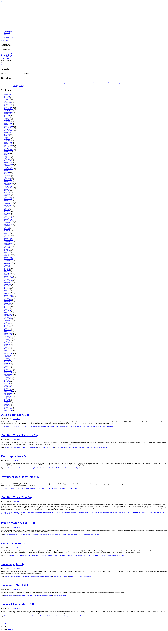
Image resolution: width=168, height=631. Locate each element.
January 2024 (8, 143)
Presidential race (57, 576)
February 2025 (8, 123)
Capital (15, 534)
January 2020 (8, 219)
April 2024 (7, 139)
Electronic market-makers (75, 555)
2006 (5, 616)
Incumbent (95, 555)
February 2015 (8, 312)
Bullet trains (22, 512)
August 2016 (7, 284)
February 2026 (8, 104)
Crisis (42, 83)
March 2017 (7, 273)
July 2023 (7, 153)
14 (8, 57)
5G (5, 512)
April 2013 (7, 347)
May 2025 (7, 118)
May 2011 (7, 383)
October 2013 (8, 338)
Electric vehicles (65, 512)
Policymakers (68, 616)
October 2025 (8, 110)
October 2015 (8, 300)
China (13, 82)
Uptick (85, 468)
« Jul (2, 64)
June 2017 (7, 268)
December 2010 (8, 391)
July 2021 (7, 191)
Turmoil (87, 616)
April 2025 (7, 120)
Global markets (70, 426)
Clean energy (43, 426)
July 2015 (7, 304)
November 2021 (8, 184)
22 (10, 58)
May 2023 (7, 156)
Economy (51, 83)
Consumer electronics (49, 512)
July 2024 (7, 134)
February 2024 (8, 142)
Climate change (20, 83)
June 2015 (7, 306)
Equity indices (15, 488)
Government (80, 83)
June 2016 (7, 287)
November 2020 (8, 203)
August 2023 (7, 151)
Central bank (11, 595)
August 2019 (7, 227)
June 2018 (7, 249)
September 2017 (8, 263)
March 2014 (7, 330)
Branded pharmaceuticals (11, 468)
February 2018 (8, 255)
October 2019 (8, 224)
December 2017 (8, 259)
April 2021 (7, 195)
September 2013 (8, 339)
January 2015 (8, 314)
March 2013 (7, 349)
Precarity (89, 426)
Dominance (62, 426)
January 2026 (8, 105)
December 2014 (8, 315)
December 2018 (8, 240)
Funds (28, 488)
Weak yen (79, 576)
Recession (147, 83)
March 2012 (7, 368)
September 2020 (8, 206)
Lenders (40, 616)
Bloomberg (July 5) (12, 564)
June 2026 (7, 98)
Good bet (32, 576)
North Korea (133, 83)
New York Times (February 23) (19, 435)
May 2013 (7, 345)
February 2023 (8, 161)
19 (5, 58)
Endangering (74, 512)
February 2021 (8, 199)
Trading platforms (88, 534)
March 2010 (7, 405)
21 (8, 58)
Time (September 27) (13, 456)
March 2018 (7, 254)
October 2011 (8, 375)
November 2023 (8, 147)
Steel (158, 512)
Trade (103, 426)
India (90, 83)
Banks (5, 83)
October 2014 (8, 319)
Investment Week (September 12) (20, 476)
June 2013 (7, 344)
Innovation (90, 512)
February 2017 (8, 274)
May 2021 (7, 194)
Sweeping (75, 468)
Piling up (55, 595)
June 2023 (7, 154)
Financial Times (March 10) (17, 604)
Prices (54, 468)
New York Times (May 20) (16, 497)
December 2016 (8, 278)
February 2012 (8, 369)
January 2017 (8, 276)
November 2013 (8, 336)
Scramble (57, 447)
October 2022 (8, 167)
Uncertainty (103, 447)
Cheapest (32, 426)
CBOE (20, 534)
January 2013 (8, 352)
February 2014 (8, 331)
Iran (116, 83)
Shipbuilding (145, 512)
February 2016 (8, 293)
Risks (60, 595)
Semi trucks (68, 468)
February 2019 (8, 236)
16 (12, 57)
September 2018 (8, 244)
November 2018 (8, 241)
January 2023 (8, 162)
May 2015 (7, 308)
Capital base (26, 555)
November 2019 (8, 222)
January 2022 (8, 181)
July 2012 (7, 361)
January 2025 (8, 124)
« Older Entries (5, 623)
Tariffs (5, 86)
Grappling (41, 447)
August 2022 (7, 170)
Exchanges (35, 534)
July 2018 (7, 248)
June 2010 (7, 401)
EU (60, 83)
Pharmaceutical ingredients (118, 512)
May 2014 (7, 326)
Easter (23, 595)
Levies (46, 447)
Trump (15, 85)
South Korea (162, 83)
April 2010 (7, 404)
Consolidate (50, 426)
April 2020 (7, 214)
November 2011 (8, 374)
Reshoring (51, 447)
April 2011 (7, 385)
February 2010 (8, 407)
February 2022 (8, 180)
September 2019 (8, 225)
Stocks (2, 86)
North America (62, 488)
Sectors (63, 468)
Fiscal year (29, 595)
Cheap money (14, 616)
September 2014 (8, 320)
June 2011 (7, 382)
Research (129, 512)
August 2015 (7, 303)
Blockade (20, 426)
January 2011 (8, 390)
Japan (120, 83)
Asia (3, 83)
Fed (67, 83)
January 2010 (8, 409)
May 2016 (7, 289)
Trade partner (109, 426)
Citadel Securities (35, 555)
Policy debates (60, 616)
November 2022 (8, 165)
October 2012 (8, 356)
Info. (5, 34)
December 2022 (8, 164)
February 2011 (8, 388)
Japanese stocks (44, 576)
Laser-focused (98, 512)
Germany (73, 83)
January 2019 (8, 238)
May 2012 (7, 364)
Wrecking (24, 514)
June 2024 (7, 135)
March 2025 (7, 121)
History (37, 576)
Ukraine (27, 85)
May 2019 (7, 232)
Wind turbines (17, 514)
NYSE (81, 534)
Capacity (26, 426)
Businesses (7, 447)
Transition (96, 534)
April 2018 (7, 252)
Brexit (8, 83)
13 (7, 57)
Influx (49, 534)
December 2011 (8, 372)
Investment (105, 83)
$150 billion (7, 555)
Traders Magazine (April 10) (18, 522)
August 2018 (7, 246)
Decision (25, 447)
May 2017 (7, 270)
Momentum (70, 534)
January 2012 (8, 371)
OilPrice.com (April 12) (15, 414)
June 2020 (7, 211)
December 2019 (8, 221)
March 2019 (7, 235)
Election (56, 83)
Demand (45, 83)
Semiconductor (137, 512)
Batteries (15, 512)
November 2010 (8, 393)
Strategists (65, 576)
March (44, 616)
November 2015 (8, 298)
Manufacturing (106, 512)
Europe (63, 83)
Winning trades (87, 576)
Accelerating (7, 426)
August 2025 (7, 113)
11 (3, 57)
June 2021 (7, 192)
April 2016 (7, 290)
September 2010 (8, 396)
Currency (18, 595)
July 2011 (7, 380)
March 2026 (7, 102)
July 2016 (7, 285)
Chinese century (30, 512)
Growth (86, 83)
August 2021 (7, 189)
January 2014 (8, 333)
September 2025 (8, 112)
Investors (111, 83)
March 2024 (7, 140)
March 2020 (7, 216)
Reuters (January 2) (13, 543)
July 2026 (7, 96)
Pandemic (141, 83)
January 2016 (8, 295)
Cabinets (21, 468)
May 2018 (7, 251)
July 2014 (7, 323)
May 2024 (7, 137)
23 (12, 58)
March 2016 (7, 292)
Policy (84, 426)
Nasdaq (51, 488)
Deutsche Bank (56, 555)
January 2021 (8, 200)
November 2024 (8, 128)
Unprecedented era (95, 616)
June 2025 (7, 117)
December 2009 (8, 410)
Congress (26, 83)
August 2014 (7, 322)
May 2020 (7, 213)
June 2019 (7, 230)
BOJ (9, 616)
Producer (94, 426)
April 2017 (7, 271)
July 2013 (7, 342)
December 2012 (8, 353)
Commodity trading (46, 555)
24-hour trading (8, 534)
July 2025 (7, 115)
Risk (154, 83)
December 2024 (8, 126)
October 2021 (8, 186)
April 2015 (7, 309)
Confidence (7, 488)
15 (10, 57)
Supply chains (65, 447)
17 (1, 58)
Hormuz (77, 426)
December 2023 (8, 145)
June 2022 (7, 173)
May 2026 (7, 99)
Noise (55, 488)
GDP (70, 83)
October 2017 (8, 262)
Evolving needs (26, 534)
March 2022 (7, 178)
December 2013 (8, 334)
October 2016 (8, 281)
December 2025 (8, 107)
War (30, 85)
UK (24, 86)
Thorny (82, 616)
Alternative (7, 576)
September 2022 (8, 169)
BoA (17, 555)
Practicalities (76, 616)
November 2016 (8, 279)
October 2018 (8, 243)
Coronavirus (31, 83)
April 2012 (7, 366)
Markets (128, 83)
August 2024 (7, 132)
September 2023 (8, 150)
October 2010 (8, 394)
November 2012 (8, 355)
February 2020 (8, 218)
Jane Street (102, 555)
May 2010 (7, 402)
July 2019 (7, 229)
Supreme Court (73, 447)
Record (151, 83)
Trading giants (125, 555)
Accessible (15, 426)
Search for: (4, 73)
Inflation (94, 83)
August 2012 (7, 360)
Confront (21, 616)
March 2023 (7, 159)
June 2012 (7, 363)
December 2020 (8, 202)
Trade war (89, 447)
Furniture (39, 468)
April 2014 (7, 328)
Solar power (152, 512)
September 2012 (8, 358)
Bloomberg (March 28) (14, 584)
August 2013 (7, 341)
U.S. (21, 85)
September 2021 (8, 188)
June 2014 (7, 325)
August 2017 (7, 265)
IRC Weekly (7, 33)
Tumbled (74, 488)
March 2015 (7, 311)
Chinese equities (15, 576)
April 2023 (7, 158)
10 (1, 57)
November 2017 (8, 260)
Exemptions (33, 468)
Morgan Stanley (116, 555)
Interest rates (100, 83)
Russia (157, 83)
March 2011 (7, 386)
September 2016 (8, 282)
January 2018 (8, 257)
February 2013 (8, 350)
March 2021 (7, 197)
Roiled (58, 468)
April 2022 (7, 177)
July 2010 (7, 399)
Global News (8, 31)
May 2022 (7, 175)
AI (1, 83)
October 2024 (8, 129)
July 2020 (7, 210)
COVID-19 (37, 83)
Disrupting (65, 555)
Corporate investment (17, 447)
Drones (58, 512)
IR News (6, 36)
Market (123, 83)
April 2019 (7, 233)
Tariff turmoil (82, 447)
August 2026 (7, 94)
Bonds (21, 555)
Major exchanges (56, 534)
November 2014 (8, 317)
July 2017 (7, 266)
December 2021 (8, 183)
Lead (51, 576)
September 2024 (8, 131)
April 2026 (7, 101)
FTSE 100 (22, 488)
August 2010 (7, 398)
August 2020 (7, 208)
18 (3, 58)
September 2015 (8, 301)
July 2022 (7, 172)
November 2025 (8, 109)
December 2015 (8, 296)
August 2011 (7, 379)
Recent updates (8, 37)
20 (7, 58)
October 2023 (8, 148)
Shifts (99, 426)
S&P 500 (69, 488)
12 (5, 57)
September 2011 (8, 377)
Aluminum (9, 512)
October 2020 (8, 205)
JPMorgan (108, 555)
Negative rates (51, 616)
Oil (137, 83)
